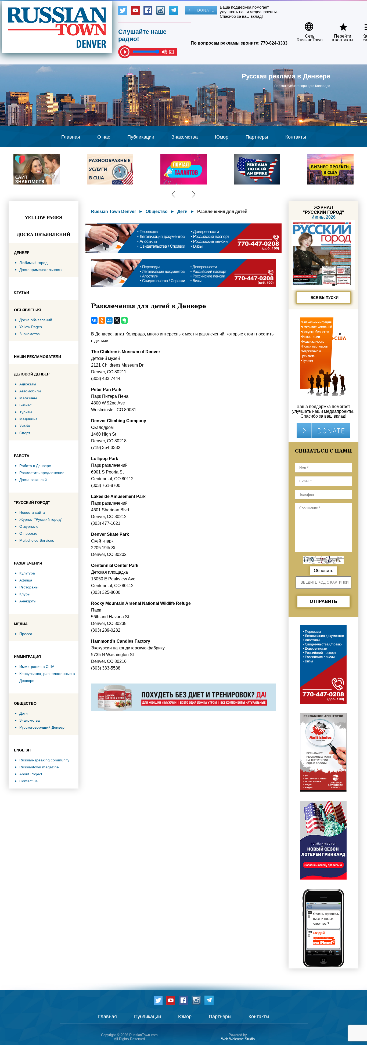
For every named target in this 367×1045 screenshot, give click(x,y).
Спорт (24, 433)
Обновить (323, 570)
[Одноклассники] (102, 320)
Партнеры (257, 137)
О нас (103, 137)
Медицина (28, 419)
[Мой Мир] (109, 320)
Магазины (28, 398)
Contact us (28, 781)
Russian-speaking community (44, 760)
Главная (70, 137)
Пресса (25, 634)
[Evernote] (124, 320)
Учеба (24, 426)
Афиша (25, 580)
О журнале (28, 526)
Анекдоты (27, 601)
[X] (117, 320)
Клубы (24, 594)
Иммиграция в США (36, 666)
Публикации (140, 137)
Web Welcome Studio (238, 1039)
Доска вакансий (33, 480)
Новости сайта (32, 512)
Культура (27, 573)
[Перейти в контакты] (339, 24)
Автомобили (30, 391)
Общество (157, 211)
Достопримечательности (41, 269)
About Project (30, 774)
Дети (23, 713)
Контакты (295, 137)
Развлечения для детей (222, 211)
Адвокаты (27, 384)
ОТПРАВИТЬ (323, 601)
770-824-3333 (274, 43)
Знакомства (184, 137)
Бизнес (25, 405)
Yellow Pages (43, 217)
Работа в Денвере (35, 466)
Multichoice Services (36, 540)
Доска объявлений (43, 234)
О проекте (28, 533)
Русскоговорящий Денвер (41, 727)
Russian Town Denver (113, 211)
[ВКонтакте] (94, 320)
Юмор (221, 137)
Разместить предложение (41, 473)
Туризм (25, 412)
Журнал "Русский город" (40, 519)
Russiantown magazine (39, 767)
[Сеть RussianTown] (306, 24)
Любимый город (33, 263)
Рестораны (28, 587)
